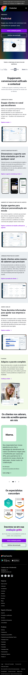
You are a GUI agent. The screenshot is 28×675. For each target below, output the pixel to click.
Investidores (4, 588)
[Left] (9, 482)
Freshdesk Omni (4, 639)
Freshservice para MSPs (6, 634)
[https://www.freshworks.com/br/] (4, 8)
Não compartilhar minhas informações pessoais (10, 669)
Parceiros (3, 595)
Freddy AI (3, 656)
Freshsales (3, 646)
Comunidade (4, 622)
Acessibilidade (4, 671)
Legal (2, 664)
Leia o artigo (6, 473)
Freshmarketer (4, 651)
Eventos (3, 598)
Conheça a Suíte (5, 378)
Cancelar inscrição (11, 671)
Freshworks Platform (5, 654)
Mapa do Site (19, 671)
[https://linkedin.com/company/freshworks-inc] (2, 576)
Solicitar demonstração (14, 35)
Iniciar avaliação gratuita (14, 30)
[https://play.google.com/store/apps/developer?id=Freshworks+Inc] (5, 560)
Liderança (3, 586)
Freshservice (4, 632)
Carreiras (3, 591)
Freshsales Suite (4, 649)
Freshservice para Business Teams (8, 637)
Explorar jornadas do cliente (8, 278)
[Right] (19, 482)
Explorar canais (5, 122)
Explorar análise (5, 330)
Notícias (3, 603)
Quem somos (4, 583)
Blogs (2, 600)
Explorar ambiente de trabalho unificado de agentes (13, 226)
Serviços (3, 617)
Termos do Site (18, 664)
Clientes (3, 593)
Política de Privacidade (9, 664)
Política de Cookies (4, 666)
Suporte (3, 612)
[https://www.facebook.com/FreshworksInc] (9, 576)
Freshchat (3, 644)
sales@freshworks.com (6, 571)
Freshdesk (3, 642)
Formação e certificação (6, 615)
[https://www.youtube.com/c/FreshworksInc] (12, 576)
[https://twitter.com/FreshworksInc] (5, 576)
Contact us (3, 570)
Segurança (23, 669)
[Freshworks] (14, 556)
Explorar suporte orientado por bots (11, 174)
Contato (3, 605)
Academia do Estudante (6, 620)
